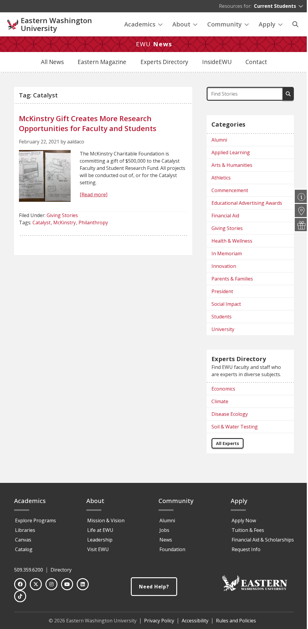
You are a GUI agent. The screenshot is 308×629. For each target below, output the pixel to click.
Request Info (246, 549)
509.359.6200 (28, 569)
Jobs (164, 530)
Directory (61, 569)
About (181, 24)
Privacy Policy (159, 620)
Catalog (23, 549)
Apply (267, 24)
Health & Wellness (231, 241)
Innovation (223, 266)
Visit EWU (98, 549)
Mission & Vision (106, 520)
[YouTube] (67, 584)
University (222, 329)
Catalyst (41, 222)
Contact (256, 62)
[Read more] (93, 194)
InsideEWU (217, 62)
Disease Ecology (229, 414)
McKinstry (64, 222)
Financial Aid (225, 215)
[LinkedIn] (83, 584)
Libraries (25, 530)
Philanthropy (93, 222)
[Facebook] (20, 584)
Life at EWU (100, 530)
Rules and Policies (236, 620)
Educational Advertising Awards (246, 203)
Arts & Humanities (231, 165)
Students (221, 316)
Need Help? (154, 586)
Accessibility (195, 620)
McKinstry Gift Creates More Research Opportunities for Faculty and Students (87, 123)
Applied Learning (230, 152)
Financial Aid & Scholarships (263, 539)
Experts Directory (164, 62)
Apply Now (244, 520)
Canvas (23, 539)
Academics (140, 24)
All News (52, 62)
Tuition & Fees (248, 530)
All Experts (227, 443)
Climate (219, 401)
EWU (154, 44)
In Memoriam (226, 253)
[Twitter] (36, 584)
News (165, 539)
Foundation (172, 549)
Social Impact (226, 304)
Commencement (229, 190)
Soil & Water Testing (234, 426)
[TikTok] (20, 596)
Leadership (99, 539)
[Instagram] (51, 584)
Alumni (219, 140)
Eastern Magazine (102, 62)
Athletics (221, 177)
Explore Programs (35, 520)
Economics (223, 388)
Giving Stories (62, 215)
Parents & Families (232, 278)
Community (224, 24)
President (222, 291)
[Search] (295, 24)
